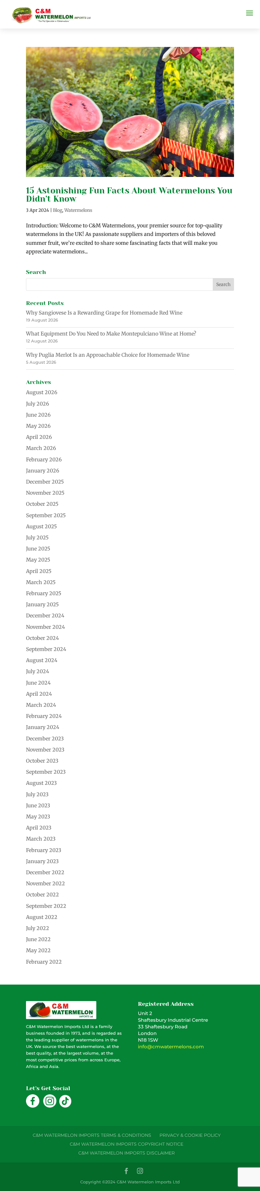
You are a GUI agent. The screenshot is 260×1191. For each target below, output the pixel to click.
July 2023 (37, 794)
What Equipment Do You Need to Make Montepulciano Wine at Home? (111, 333)
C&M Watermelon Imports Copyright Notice (126, 1144)
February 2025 (43, 593)
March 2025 (40, 582)
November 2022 (45, 883)
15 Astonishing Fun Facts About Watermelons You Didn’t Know (129, 195)
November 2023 (45, 749)
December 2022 (45, 872)
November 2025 (45, 493)
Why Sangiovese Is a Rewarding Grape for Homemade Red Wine (104, 312)
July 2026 (37, 403)
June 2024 (38, 683)
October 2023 (42, 761)
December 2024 (45, 615)
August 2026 (41, 392)
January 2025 (42, 604)
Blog (57, 210)
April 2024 (39, 694)
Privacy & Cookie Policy (190, 1135)
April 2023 (38, 827)
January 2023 (42, 861)
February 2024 (44, 716)
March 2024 (41, 705)
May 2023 (38, 816)
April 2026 (39, 437)
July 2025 (37, 537)
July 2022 (37, 928)
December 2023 (45, 738)
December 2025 (45, 481)
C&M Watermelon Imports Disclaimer (126, 1153)
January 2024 (42, 727)
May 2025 (38, 559)
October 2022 (42, 894)
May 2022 (38, 950)
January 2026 (42, 470)
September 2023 (46, 772)
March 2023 (40, 839)
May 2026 (38, 426)
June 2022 (38, 939)
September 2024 (46, 649)
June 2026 (38, 415)
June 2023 (38, 805)
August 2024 (41, 660)
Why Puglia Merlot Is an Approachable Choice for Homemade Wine (107, 355)
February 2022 (44, 962)
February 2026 (44, 459)
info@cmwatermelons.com (171, 1047)
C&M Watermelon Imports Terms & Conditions (92, 1135)
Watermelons (78, 210)
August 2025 (41, 526)
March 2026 (41, 448)
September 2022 (46, 906)
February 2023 (43, 850)
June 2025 (38, 548)
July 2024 (37, 671)
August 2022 (41, 917)
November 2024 (45, 627)
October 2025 (42, 504)
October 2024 (42, 638)
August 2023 (41, 783)
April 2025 (38, 571)
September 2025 (46, 515)
